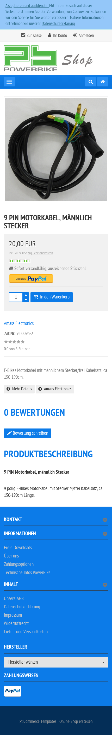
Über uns (11, 556)
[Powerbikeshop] (56, 58)
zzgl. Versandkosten (40, 253)
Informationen (20, 534)
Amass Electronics (57, 389)
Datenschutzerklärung (58, 23)
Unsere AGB (14, 598)
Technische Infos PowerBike (27, 572)
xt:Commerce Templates (39, 721)
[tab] (56, 522)
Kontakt (13, 520)
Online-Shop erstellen (75, 721)
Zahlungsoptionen (19, 564)
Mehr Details (21, 389)
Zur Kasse (34, 35)
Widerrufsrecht (16, 623)
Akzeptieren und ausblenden (27, 5)
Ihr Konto (60, 35)
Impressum (13, 615)
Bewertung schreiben (30, 433)
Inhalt (11, 585)
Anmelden (86, 35)
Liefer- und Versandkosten (26, 632)
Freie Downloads (18, 547)
